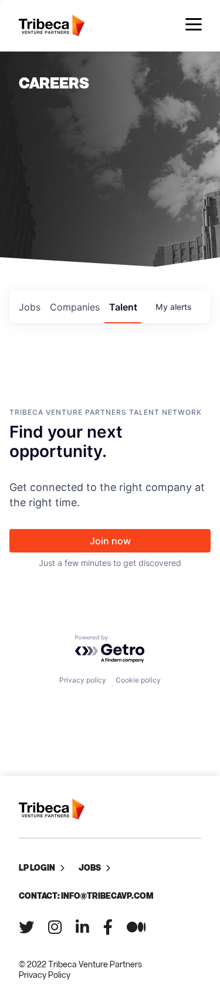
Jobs (90, 867)
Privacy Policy (44, 974)
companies (75, 307)
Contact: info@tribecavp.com (86, 895)
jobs (29, 307)
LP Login (37, 867)
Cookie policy (138, 680)
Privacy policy (82, 680)
